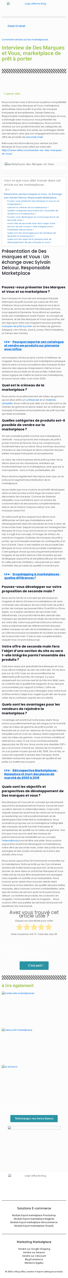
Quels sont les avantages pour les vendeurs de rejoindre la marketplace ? (31, 235)
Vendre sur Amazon (34, 1252)
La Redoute (32, 400)
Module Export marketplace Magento (34, 1218)
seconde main (34, 137)
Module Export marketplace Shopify (34, 1225)
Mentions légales (34, 1262)
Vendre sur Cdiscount (34, 1255)
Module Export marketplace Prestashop (34, 1215)
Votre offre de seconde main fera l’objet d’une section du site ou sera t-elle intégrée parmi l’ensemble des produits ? (31, 226)
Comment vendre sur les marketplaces (25, 39)
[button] (34, 17)
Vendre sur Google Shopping (34, 1248)
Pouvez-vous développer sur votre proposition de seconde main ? (33, 219)
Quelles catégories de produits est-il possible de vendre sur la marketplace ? (32, 212)
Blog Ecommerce (34, 1259)
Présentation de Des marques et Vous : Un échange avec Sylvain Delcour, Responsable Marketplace (33, 196)
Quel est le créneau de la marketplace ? (28, 207)
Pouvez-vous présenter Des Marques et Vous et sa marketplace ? (33, 203)
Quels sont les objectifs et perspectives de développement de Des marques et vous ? (29, 241)
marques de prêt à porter (17, 326)
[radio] (19, 927)
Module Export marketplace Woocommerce (34, 1222)
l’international (10, 840)
